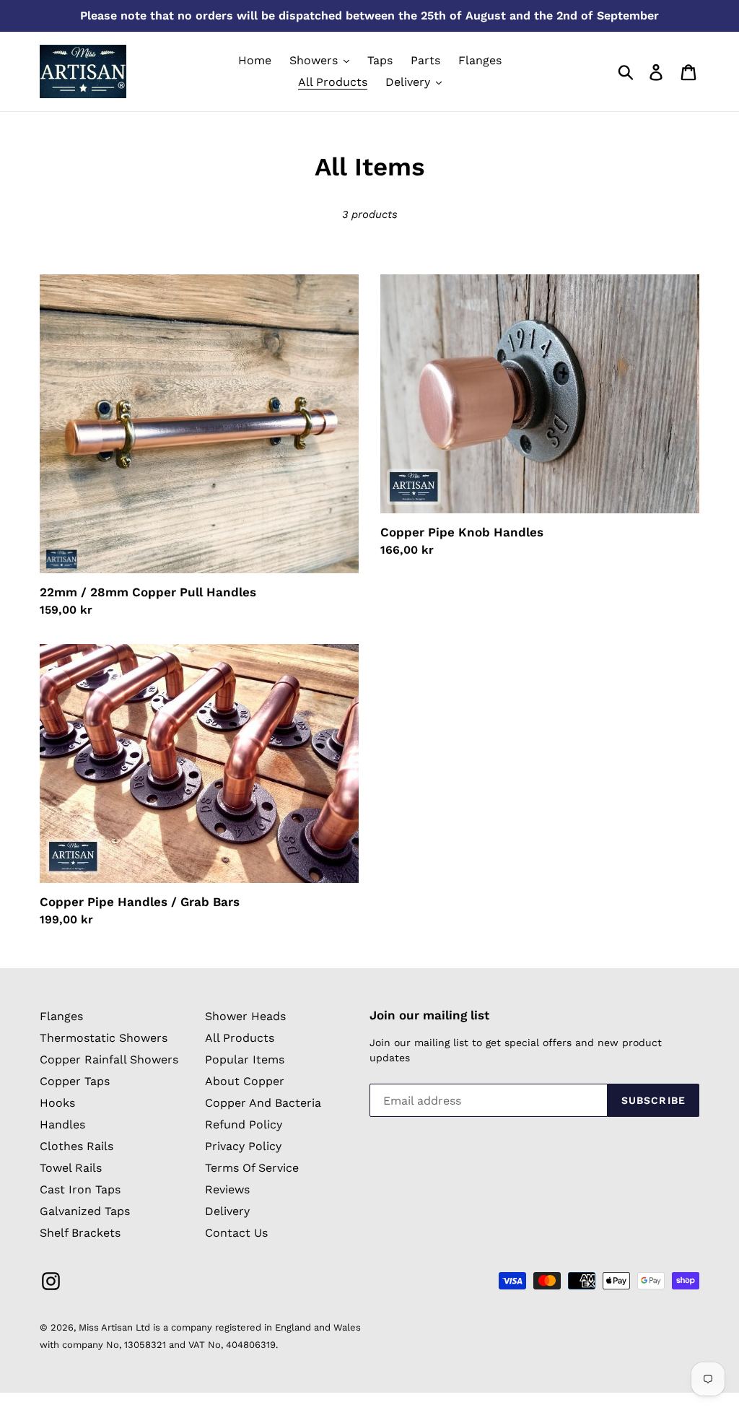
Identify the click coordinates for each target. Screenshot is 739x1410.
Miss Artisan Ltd (114, 1327)
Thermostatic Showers (103, 1038)
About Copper (244, 1081)
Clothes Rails (76, 1146)
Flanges (61, 1016)
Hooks (57, 1103)
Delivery (227, 1211)
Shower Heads (245, 1016)
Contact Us (236, 1233)
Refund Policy (243, 1124)
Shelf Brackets (80, 1233)
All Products (239, 1038)
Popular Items (244, 1059)
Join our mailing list (429, 1015)
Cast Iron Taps (80, 1189)
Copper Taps (75, 1081)
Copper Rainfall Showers (109, 1059)
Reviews (227, 1189)
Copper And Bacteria (263, 1103)
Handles (62, 1124)
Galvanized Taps (85, 1211)
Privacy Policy (243, 1146)
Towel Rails (71, 1168)
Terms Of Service (252, 1168)
